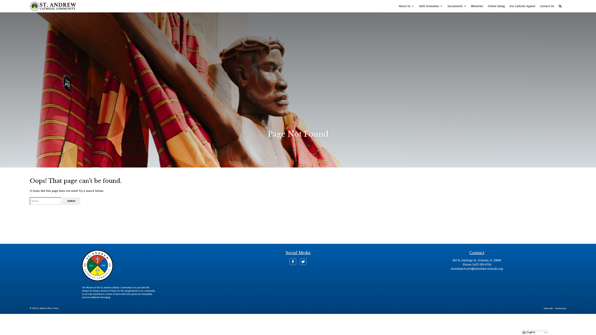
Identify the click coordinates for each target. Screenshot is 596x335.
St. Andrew (41, 308)
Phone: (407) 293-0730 (477, 264)
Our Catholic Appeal (522, 6)
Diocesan (562, 308)
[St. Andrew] (53, 6)
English (530, 332)
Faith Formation (429, 6)
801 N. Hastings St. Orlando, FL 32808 (477, 260)
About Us (405, 6)
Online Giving (496, 6)
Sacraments (455, 6)
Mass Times (53, 308)
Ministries (477, 6)
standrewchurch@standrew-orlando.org (477, 268)
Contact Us (547, 6)
